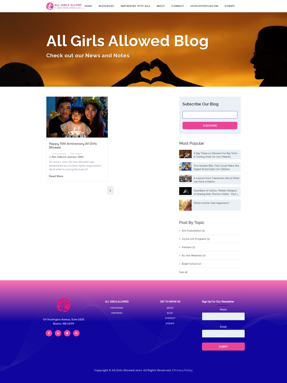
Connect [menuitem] (177, 6)
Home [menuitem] (88, 6)
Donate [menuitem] (230, 6)
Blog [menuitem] (170, 313)
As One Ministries (194, 255)
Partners (188, 247)
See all (183, 272)
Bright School (191, 263)
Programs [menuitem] (117, 308)
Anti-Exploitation (193, 230)
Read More (56, 176)
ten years (76, 153)
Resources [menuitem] (106, 6)
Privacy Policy (183, 370)
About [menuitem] (161, 6)
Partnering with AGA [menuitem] (135, 6)
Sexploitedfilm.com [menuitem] (204, 6)
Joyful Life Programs (196, 238)
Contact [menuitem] (170, 318)
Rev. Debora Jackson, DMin (67, 156)
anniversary (59, 153)
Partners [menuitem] (116, 313)
